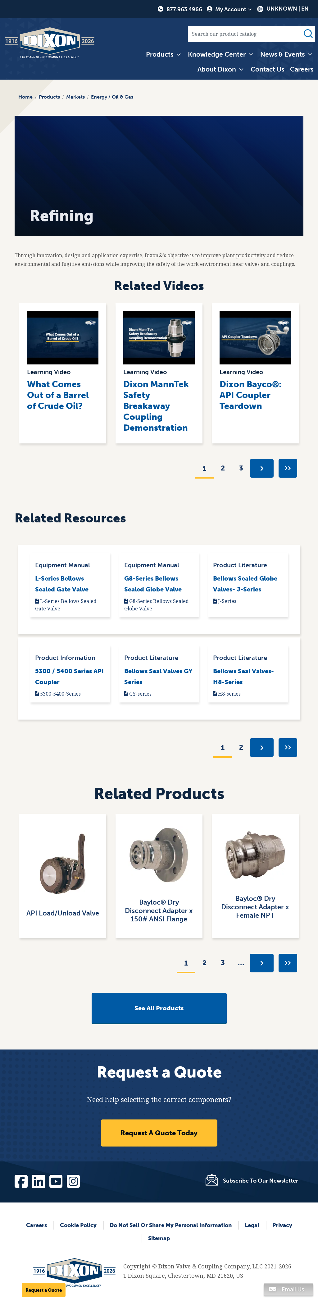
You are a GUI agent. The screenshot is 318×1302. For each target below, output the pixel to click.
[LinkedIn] (38, 1180)
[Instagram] (73, 1180)
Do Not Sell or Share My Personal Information (171, 1225)
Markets (75, 97)
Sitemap (159, 1238)
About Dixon (217, 69)
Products (159, 54)
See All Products (159, 1008)
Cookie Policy (78, 1225)
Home (25, 97)
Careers (301, 69)
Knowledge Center (217, 54)
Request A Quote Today (159, 1133)
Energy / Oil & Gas (112, 97)
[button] (288, 1292)
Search (308, 34)
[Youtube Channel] (55, 1180)
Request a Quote (43, 1290)
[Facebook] (21, 1180)
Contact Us (267, 69)
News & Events (282, 54)
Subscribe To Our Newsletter (260, 1180)
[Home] (50, 42)
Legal (252, 1225)
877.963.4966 (184, 9)
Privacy (282, 1225)
